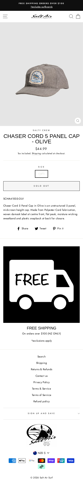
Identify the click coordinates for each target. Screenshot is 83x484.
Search (41, 356)
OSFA (41, 174)
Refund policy (41, 401)
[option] (41, 5)
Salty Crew (41, 130)
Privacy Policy (41, 382)
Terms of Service (41, 395)
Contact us (41, 376)
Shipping (36, 153)
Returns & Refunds (41, 369)
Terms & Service (41, 388)
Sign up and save (41, 413)
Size (41, 166)
